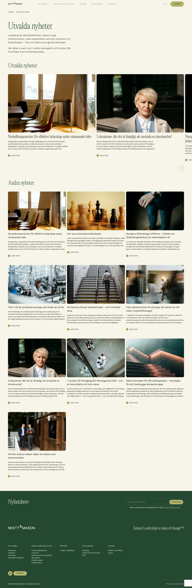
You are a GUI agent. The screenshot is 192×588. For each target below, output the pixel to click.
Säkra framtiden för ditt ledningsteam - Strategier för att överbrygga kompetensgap (153, 383)
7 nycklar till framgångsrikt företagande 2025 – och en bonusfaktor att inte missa (95, 383)
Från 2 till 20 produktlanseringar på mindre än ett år (36, 307)
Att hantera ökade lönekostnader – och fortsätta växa (93, 309)
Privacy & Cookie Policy (171, 507)
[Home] (22, 3)
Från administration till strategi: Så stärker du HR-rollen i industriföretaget (153, 309)
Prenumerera (176, 502)
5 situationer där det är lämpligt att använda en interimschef (134, 137)
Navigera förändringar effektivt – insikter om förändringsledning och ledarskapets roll (150, 236)
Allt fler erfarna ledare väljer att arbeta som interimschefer (32, 456)
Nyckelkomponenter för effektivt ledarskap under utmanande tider (50, 137)
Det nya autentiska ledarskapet (84, 234)
